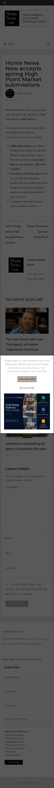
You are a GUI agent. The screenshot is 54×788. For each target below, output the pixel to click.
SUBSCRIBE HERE (27, 379)
